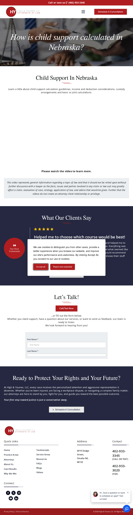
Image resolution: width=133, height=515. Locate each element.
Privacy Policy (9, 511)
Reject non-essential (62, 267)
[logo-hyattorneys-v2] (20, 426)
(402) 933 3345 (76, 2)
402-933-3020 (119, 468)
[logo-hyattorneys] (23, 7)
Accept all (40, 267)
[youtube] (11, 498)
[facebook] (8, 493)
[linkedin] (16, 498)
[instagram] (19, 493)
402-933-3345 (119, 453)
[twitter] (13, 493)
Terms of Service (22, 511)
